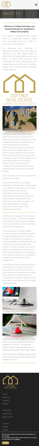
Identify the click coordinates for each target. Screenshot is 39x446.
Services (6, 400)
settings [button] (17, 439)
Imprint (5, 430)
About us (6, 397)
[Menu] (36, 4)
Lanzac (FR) (7, 414)
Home (5, 394)
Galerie (5, 404)
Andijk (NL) (7, 410)
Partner (5, 427)
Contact (6, 423)
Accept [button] (5, 443)
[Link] (6, 5)
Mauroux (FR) (8, 417)
